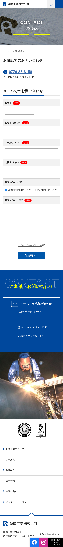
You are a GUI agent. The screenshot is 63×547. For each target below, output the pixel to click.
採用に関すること (47, 190)
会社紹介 (10, 470)
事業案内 (10, 459)
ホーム (6, 51)
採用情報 (10, 481)
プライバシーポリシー (30, 245)
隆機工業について (15, 449)
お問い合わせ (13, 491)
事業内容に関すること (19, 190)
